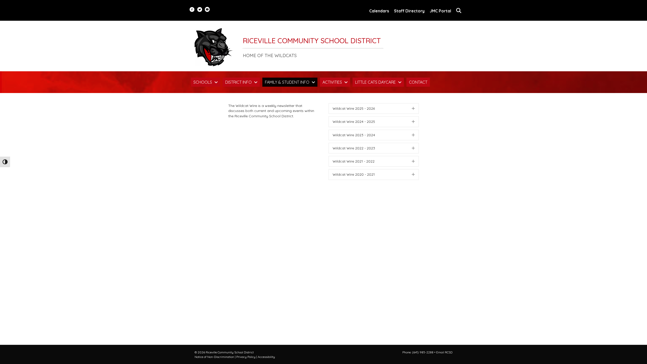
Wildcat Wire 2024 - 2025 (354, 121)
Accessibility (266, 357)
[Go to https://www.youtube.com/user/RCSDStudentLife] (207, 10)
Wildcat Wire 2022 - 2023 (354, 148)
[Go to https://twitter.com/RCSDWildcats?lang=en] (199, 10)
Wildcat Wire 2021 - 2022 (354, 161)
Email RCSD (444, 352)
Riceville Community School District (312, 40)
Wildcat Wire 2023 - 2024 (354, 135)
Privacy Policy (246, 357)
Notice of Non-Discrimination (214, 357)
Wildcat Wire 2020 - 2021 (354, 174)
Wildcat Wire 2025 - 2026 (354, 108)
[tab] (374, 108)
